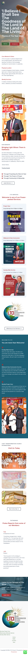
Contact (14, 640)
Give (14, 642)
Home (14, 637)
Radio (14, 639)
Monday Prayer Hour (5, 631)
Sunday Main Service (5, 634)
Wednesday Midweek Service (7, 633)
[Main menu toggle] (25, 2)
